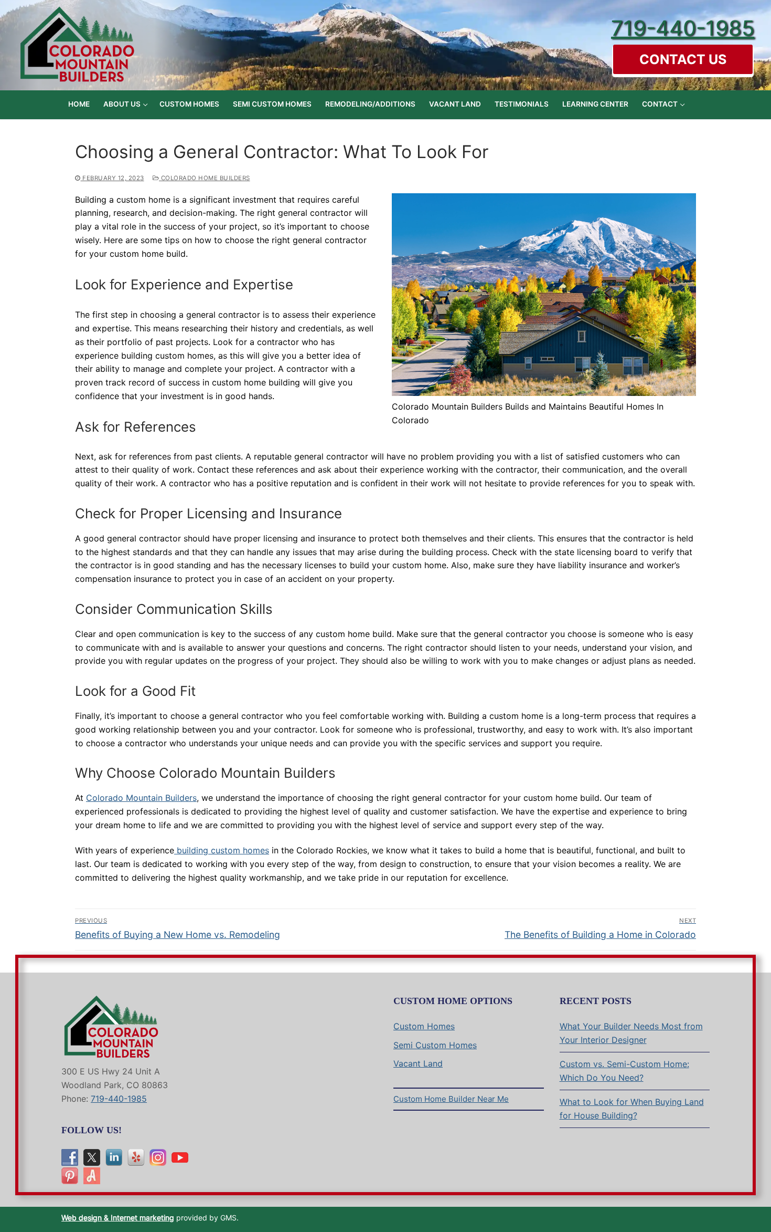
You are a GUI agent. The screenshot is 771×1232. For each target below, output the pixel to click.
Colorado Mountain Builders (141, 797)
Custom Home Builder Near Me (451, 1099)
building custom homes (221, 850)
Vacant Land (418, 1063)
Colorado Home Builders (204, 178)
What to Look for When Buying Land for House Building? (632, 1109)
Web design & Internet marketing (117, 1217)
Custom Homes (424, 1026)
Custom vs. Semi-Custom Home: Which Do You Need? (624, 1071)
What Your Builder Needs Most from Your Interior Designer (631, 1033)
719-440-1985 (682, 28)
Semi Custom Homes (435, 1045)
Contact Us (682, 59)
